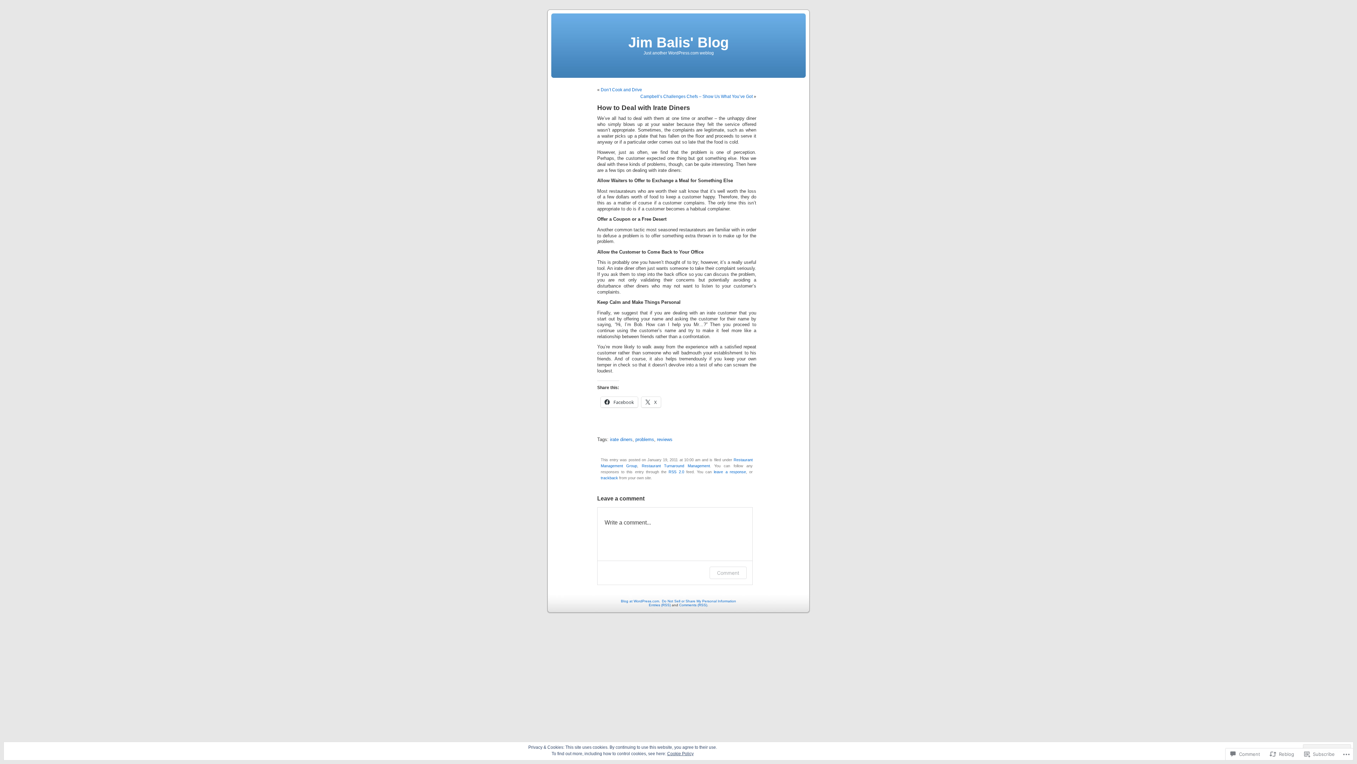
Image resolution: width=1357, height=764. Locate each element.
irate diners (621, 439)
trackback (609, 478)
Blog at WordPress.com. (640, 601)
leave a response (730, 472)
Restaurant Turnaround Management (676, 466)
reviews (664, 439)
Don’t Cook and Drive (621, 89)
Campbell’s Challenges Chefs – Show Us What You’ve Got (696, 96)
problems (644, 439)
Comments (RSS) (693, 605)
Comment (728, 573)
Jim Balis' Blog (678, 42)
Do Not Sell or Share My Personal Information (699, 601)
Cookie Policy (680, 753)
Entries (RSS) (660, 605)
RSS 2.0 (676, 472)
